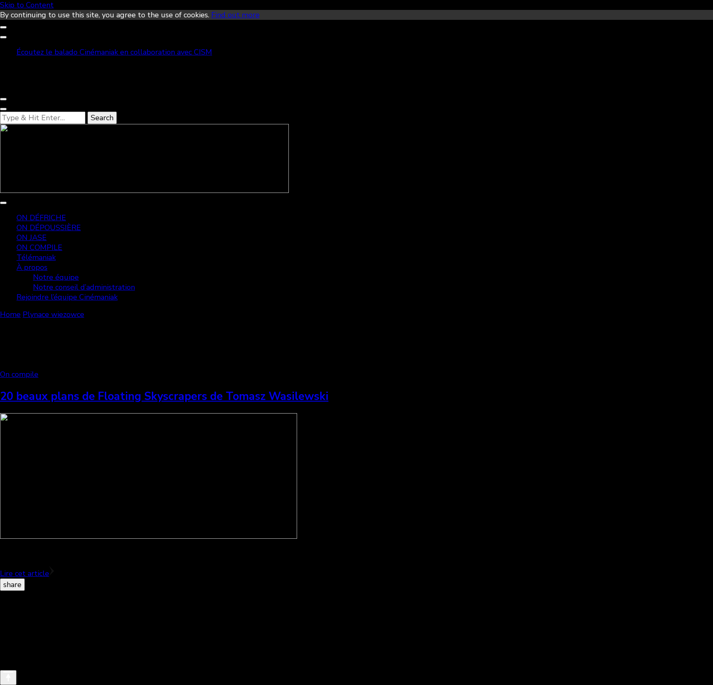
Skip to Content (27, 5)
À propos (32, 267)
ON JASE (32, 238)
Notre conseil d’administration (84, 287)
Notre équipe (56, 277)
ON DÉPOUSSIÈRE (49, 228)
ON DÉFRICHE (41, 218)
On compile (19, 374)
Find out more (235, 15)
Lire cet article (24, 573)
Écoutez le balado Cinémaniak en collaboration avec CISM (114, 52)
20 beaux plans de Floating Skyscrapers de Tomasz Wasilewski (164, 396)
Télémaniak (36, 257)
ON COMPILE (39, 247)
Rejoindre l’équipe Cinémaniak (67, 297)
